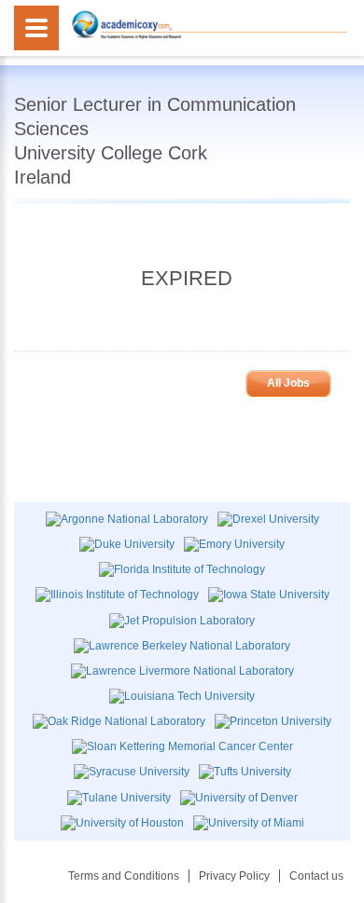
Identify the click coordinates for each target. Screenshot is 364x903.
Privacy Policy (234, 875)
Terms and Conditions (123, 875)
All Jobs (288, 383)
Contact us (316, 875)
